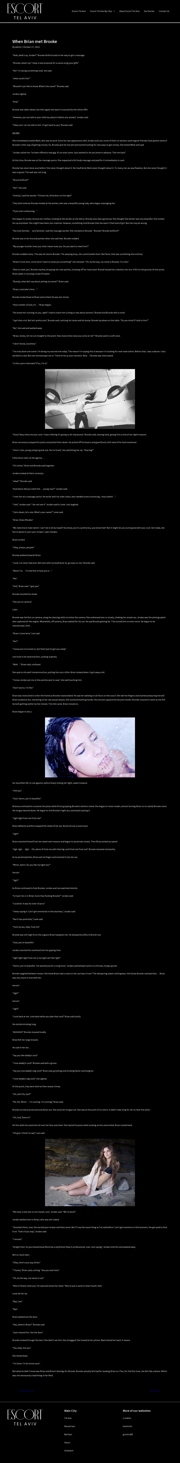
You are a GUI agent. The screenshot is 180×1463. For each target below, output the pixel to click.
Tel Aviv (68, 1418)
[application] (113, 11)
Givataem (68, 1450)
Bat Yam (68, 1434)
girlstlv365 (128, 1434)
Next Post (156, 1391)
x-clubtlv (127, 1418)
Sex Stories (149, 11)
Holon (67, 1442)
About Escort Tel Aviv (129, 11)
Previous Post (25, 1391)
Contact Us (164, 11)
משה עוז (15, 132)
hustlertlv (127, 1426)
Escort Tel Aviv (79, 11)
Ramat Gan (69, 1426)
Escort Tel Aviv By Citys (101, 11)
